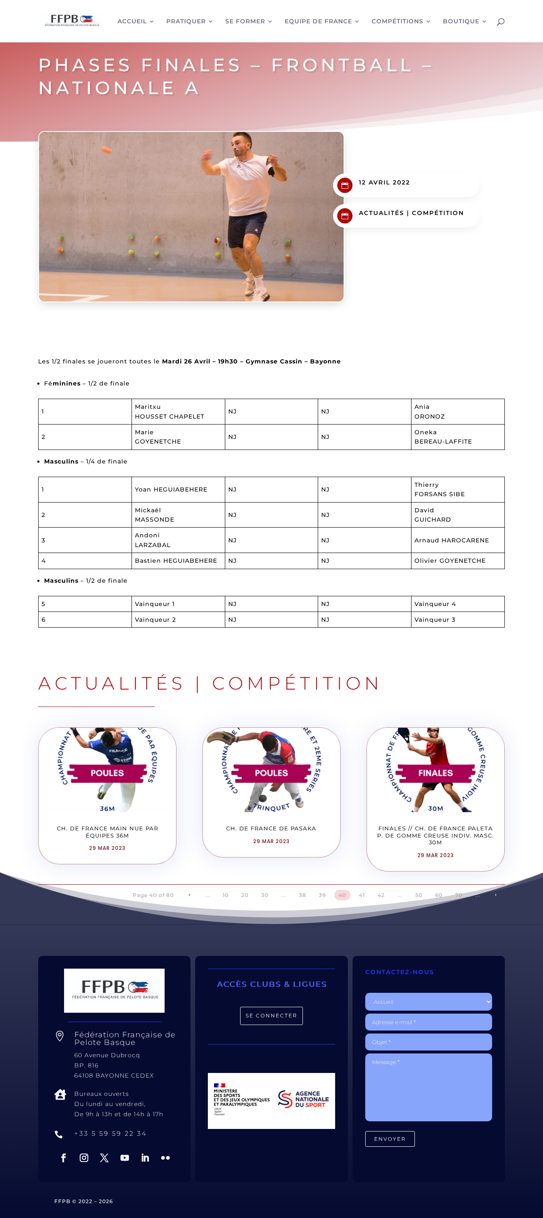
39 (322, 895)
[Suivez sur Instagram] (84, 1157)
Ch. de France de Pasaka (271, 828)
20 (245, 895)
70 (458, 895)
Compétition (438, 213)
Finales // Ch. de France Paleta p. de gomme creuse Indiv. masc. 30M (435, 835)
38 (302, 895)
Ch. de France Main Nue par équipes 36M (107, 832)
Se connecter (271, 1015)
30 (265, 895)
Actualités (381, 213)
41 (362, 895)
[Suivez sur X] (104, 1157)
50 (419, 895)
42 (381, 895)
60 (438, 895)
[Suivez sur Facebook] (63, 1157)
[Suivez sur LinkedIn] (145, 1157)
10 (226, 895)
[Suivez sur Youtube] (124, 1157)
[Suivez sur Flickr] (165, 1157)
